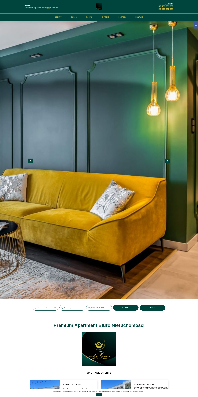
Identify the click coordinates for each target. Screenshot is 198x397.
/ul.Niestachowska (72, 384)
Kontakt (139, 17)
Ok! (99, 394)
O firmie (105, 17)
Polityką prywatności (92, 391)
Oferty (58, 17)
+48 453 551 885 (165, 6)
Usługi (89, 17)
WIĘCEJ (152, 308)
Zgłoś (74, 17)
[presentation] (30, 161)
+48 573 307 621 (165, 9)
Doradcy (122, 17)
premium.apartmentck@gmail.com (42, 8)
